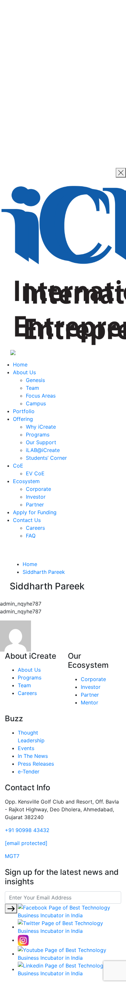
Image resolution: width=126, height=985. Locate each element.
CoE (18, 465)
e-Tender (28, 771)
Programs (37, 434)
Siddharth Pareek (44, 572)
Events (26, 748)
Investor (36, 496)
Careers (35, 528)
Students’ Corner (46, 458)
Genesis (35, 380)
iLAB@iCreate (43, 450)
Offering (23, 419)
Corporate (38, 489)
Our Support (41, 442)
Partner (35, 504)
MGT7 (12, 856)
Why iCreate (41, 426)
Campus (36, 403)
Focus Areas (41, 395)
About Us (24, 372)
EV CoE (35, 473)
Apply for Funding (35, 512)
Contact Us (27, 520)
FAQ (31, 535)
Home (20, 364)
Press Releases (36, 763)
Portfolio (24, 411)
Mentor (89, 702)
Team (32, 388)
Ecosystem (26, 481)
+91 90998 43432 (27, 830)
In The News (33, 756)
